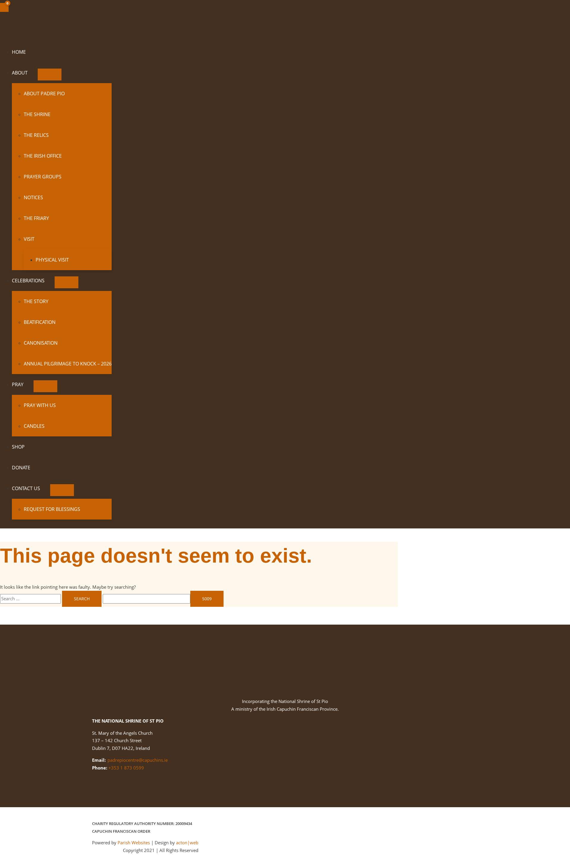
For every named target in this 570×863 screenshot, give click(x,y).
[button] (30, 72)
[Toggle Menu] (49, 74)
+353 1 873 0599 (126, 768)
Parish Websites (134, 842)
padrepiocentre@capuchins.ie (137, 760)
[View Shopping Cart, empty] (4, 7)
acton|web (187, 842)
